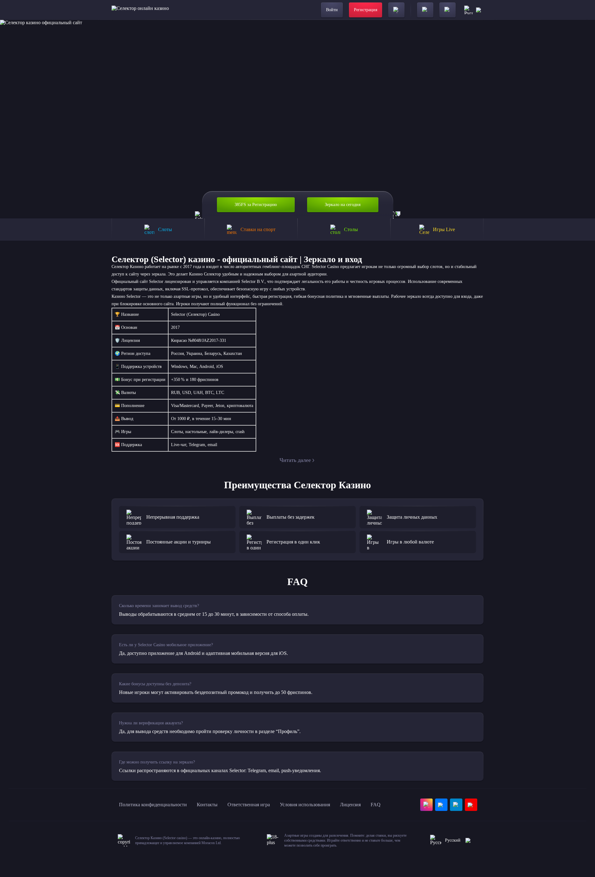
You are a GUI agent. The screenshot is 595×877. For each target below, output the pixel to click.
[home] (140, 10)
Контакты (207, 804)
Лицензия (350, 804)
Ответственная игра (248, 804)
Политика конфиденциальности (153, 804)
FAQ (376, 804)
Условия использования (305, 804)
